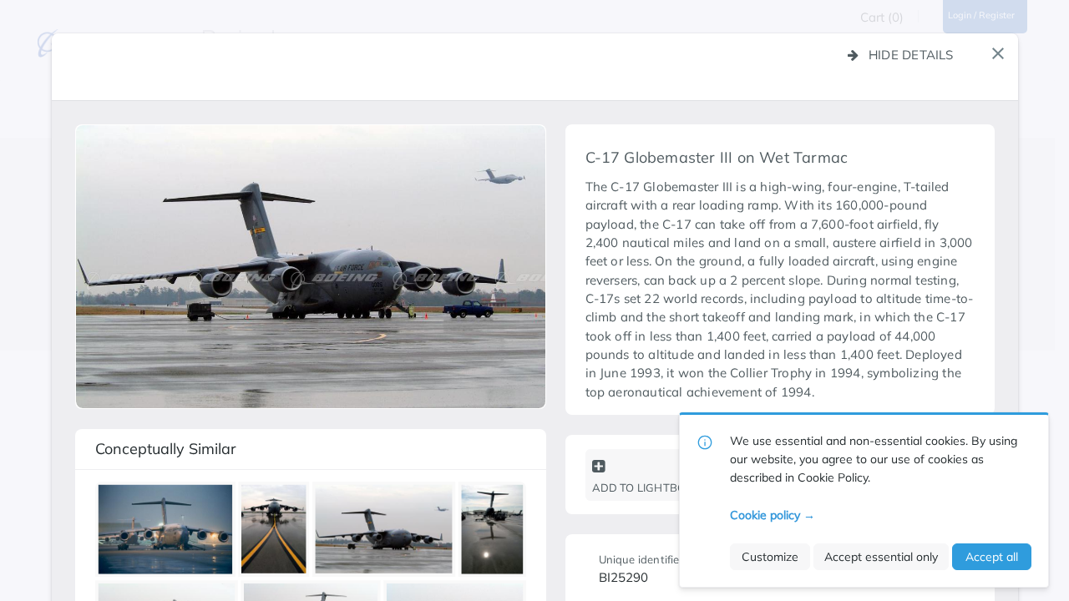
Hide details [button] (911, 55)
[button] (998, 53)
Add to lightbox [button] (642, 487)
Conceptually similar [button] (165, 448)
